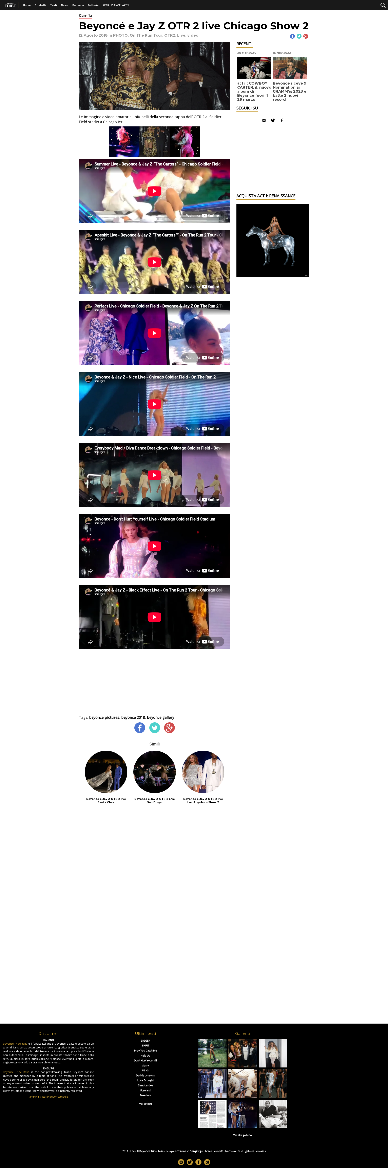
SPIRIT (145, 1045)
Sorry (145, 1065)
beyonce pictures (104, 717)
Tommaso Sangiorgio (190, 1151)
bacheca (230, 1151)
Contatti (40, 5)
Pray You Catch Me (145, 1050)
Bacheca (78, 5)
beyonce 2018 (133, 717)
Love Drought (145, 1080)
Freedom (145, 1095)
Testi (53, 5)
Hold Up (145, 1055)
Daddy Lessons (145, 1075)
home (208, 1151)
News (64, 5)
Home (27, 5)
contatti (218, 1151)
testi (240, 1151)
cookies (261, 1151)
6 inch (145, 1070)
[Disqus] (154, 860)
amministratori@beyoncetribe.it (48, 1096)
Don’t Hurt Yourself (145, 1060)
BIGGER (145, 1040)
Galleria (93, 5)
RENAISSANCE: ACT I (116, 5)
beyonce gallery (160, 717)
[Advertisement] (154, 684)
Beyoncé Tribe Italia (15, 1043)
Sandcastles (145, 1085)
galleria (249, 1151)
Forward (145, 1090)
